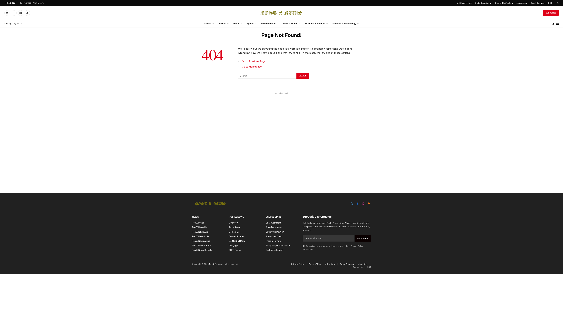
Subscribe (551, 13)
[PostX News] (281, 13)
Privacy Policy (357, 246)
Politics (222, 23)
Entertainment (268, 23)
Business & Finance (315, 23)
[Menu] (557, 23)
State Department (483, 3)
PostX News (214, 264)
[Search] (553, 23)
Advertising (522, 3)
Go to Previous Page (254, 61)
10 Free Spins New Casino (32, 3)
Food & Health (290, 23)
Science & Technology (344, 23)
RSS (550, 3)
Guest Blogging (538, 3)
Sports (250, 23)
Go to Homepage (252, 66)
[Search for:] (267, 76)
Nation (207, 23)
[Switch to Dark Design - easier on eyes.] (557, 3)
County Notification (504, 3)
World (236, 23)
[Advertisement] (281, 139)
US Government (464, 3)
